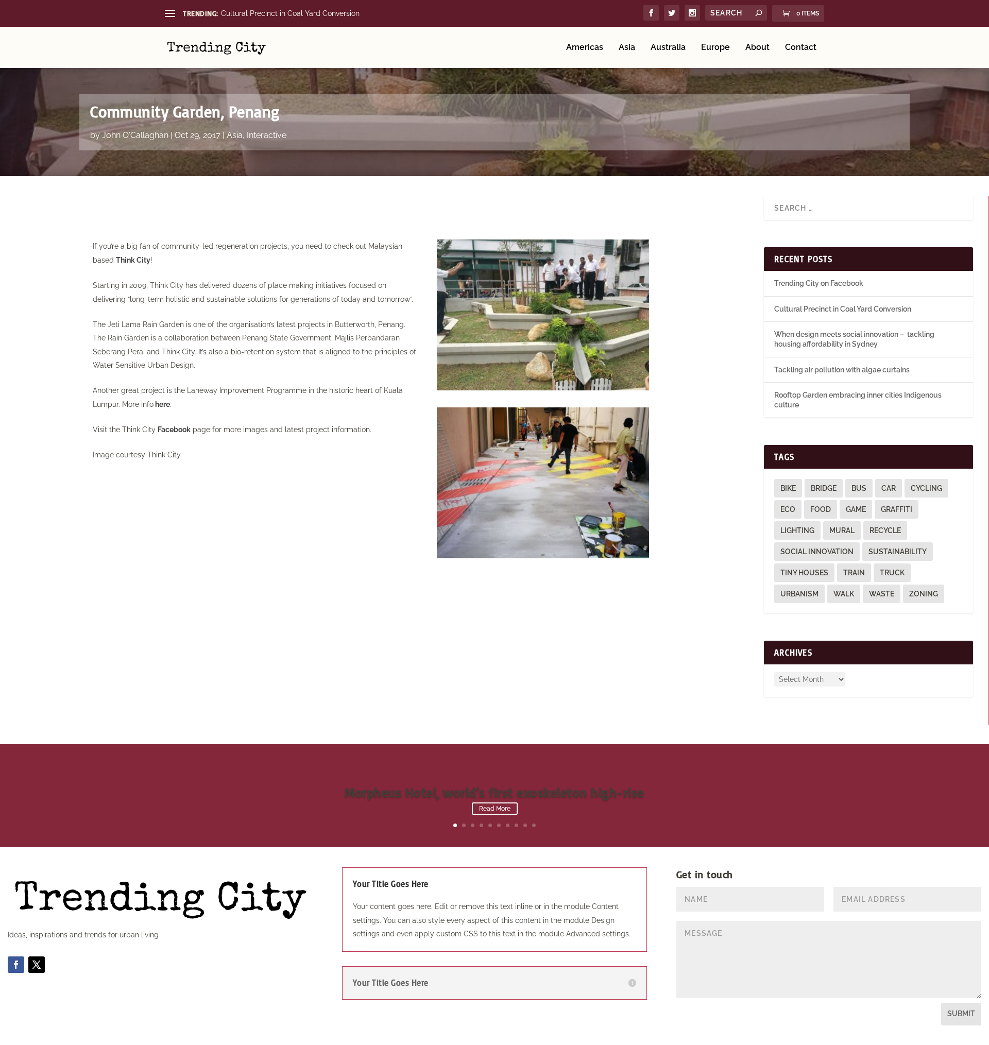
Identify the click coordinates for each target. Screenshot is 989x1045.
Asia (627, 47)
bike (788, 488)
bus (858, 488)
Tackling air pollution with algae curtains (842, 370)
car (888, 488)
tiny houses (804, 573)
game (856, 509)
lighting (797, 530)
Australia (668, 47)
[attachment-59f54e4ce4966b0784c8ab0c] (543, 388)
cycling (926, 488)
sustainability (897, 551)
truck (892, 573)
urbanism (799, 594)
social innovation (817, 551)
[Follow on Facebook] (16, 964)
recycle (885, 530)
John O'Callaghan (135, 135)
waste (881, 594)
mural (842, 530)
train (854, 573)
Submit (961, 1013)
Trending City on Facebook (818, 283)
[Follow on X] (36, 964)
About (757, 47)
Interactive (266, 135)
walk (843, 594)
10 (534, 825)
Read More (494, 808)
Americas (584, 47)
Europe (715, 47)
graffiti (896, 509)
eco (787, 509)
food (820, 509)
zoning (923, 594)
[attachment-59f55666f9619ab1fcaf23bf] (543, 556)
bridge (824, 488)
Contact (800, 47)
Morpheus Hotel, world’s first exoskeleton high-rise (494, 792)
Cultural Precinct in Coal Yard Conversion (290, 13)
